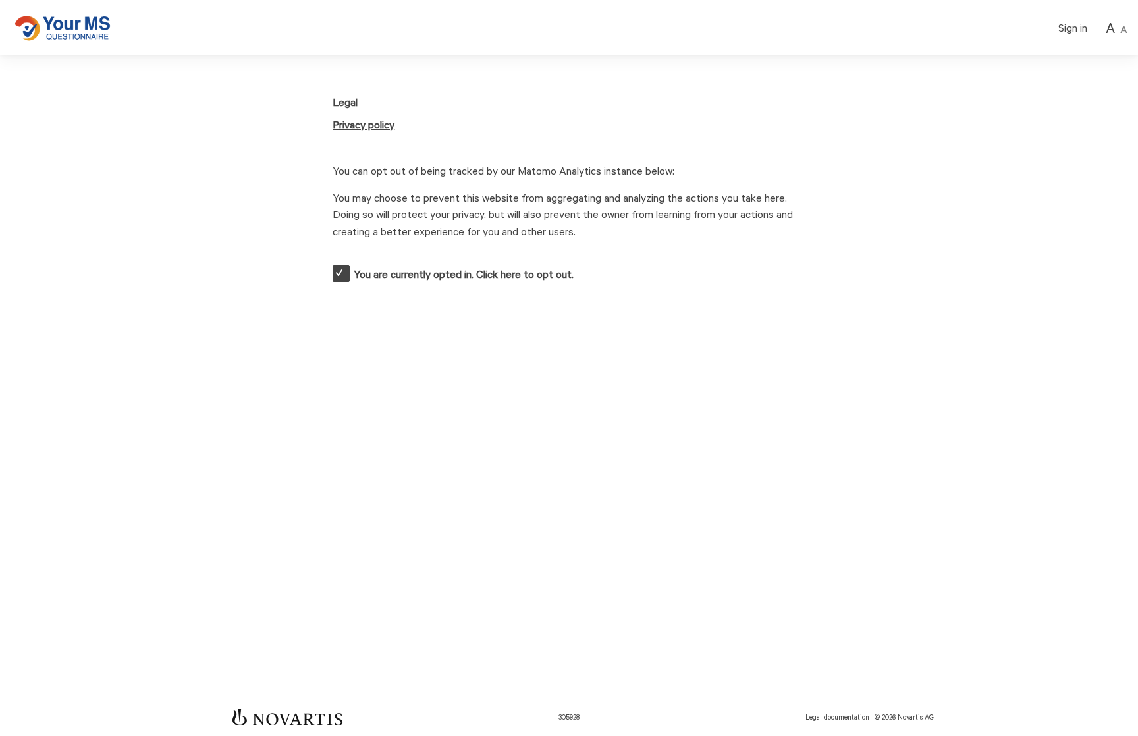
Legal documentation (837, 718)
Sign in (1072, 29)
